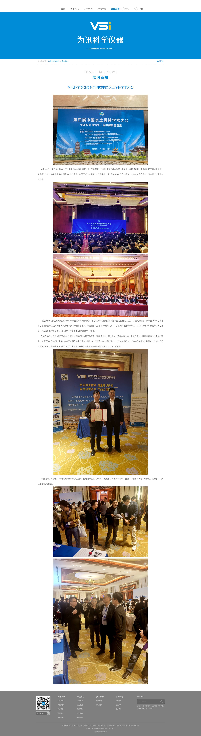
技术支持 (102, 9)
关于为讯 (74, 9)
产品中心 (88, 9)
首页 (63, 9)
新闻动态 (115, 9)
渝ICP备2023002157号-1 (107, 728)
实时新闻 (65, 61)
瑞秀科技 (104, 732)
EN (141, 9)
